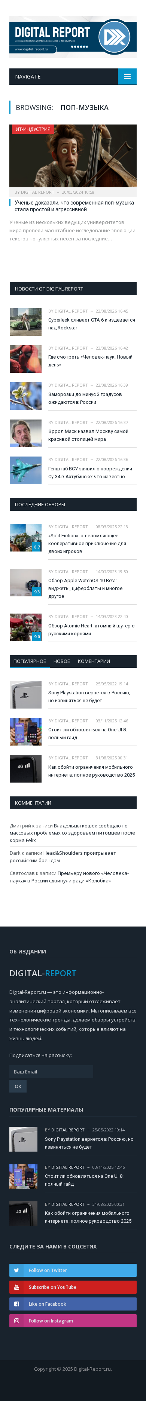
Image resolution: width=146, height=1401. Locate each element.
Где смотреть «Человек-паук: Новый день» (90, 361)
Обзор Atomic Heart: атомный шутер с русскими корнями (91, 629)
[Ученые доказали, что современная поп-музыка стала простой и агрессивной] (73, 158)
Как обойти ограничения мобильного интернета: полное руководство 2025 (91, 771)
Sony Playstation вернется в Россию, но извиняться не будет (89, 696)
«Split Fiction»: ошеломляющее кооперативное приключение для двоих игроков (87, 543)
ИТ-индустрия (33, 129)
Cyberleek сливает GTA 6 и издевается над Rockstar (91, 324)
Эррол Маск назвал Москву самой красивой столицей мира (88, 435)
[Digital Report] (73, 35)
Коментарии (94, 661)
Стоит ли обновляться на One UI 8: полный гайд (87, 733)
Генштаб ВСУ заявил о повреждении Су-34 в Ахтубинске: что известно (90, 472)
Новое (62, 661)
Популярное (29, 661)
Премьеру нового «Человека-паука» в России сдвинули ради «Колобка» (69, 877)
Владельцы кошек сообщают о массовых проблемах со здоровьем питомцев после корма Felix (72, 833)
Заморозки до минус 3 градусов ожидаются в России (85, 398)
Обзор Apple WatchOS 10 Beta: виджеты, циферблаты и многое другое (85, 588)
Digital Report (37, 192)
